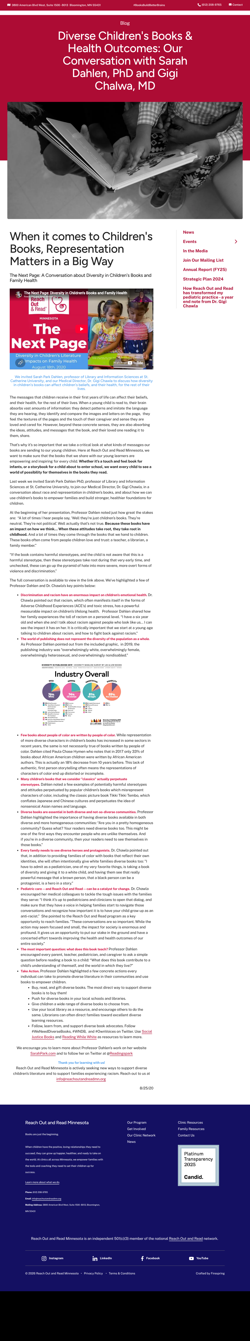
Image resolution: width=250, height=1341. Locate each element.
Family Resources (191, 1129)
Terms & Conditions (122, 1273)
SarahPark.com (43, 1053)
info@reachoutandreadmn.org (81, 1079)
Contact (238, 4)
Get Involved (136, 1129)
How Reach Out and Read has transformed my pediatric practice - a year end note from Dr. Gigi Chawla (208, 297)
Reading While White (79, 1037)
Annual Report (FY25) (205, 269)
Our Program (136, 1123)
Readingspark (121, 1053)
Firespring (218, 1273)
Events (190, 241)
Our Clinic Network (141, 1135)
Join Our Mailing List (203, 260)
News (188, 232)
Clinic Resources (190, 1123)
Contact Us (186, 1135)
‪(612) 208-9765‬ (212, 4)
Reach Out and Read (186, 1238)
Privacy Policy (93, 1273)
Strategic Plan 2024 (203, 279)
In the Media (195, 251)
